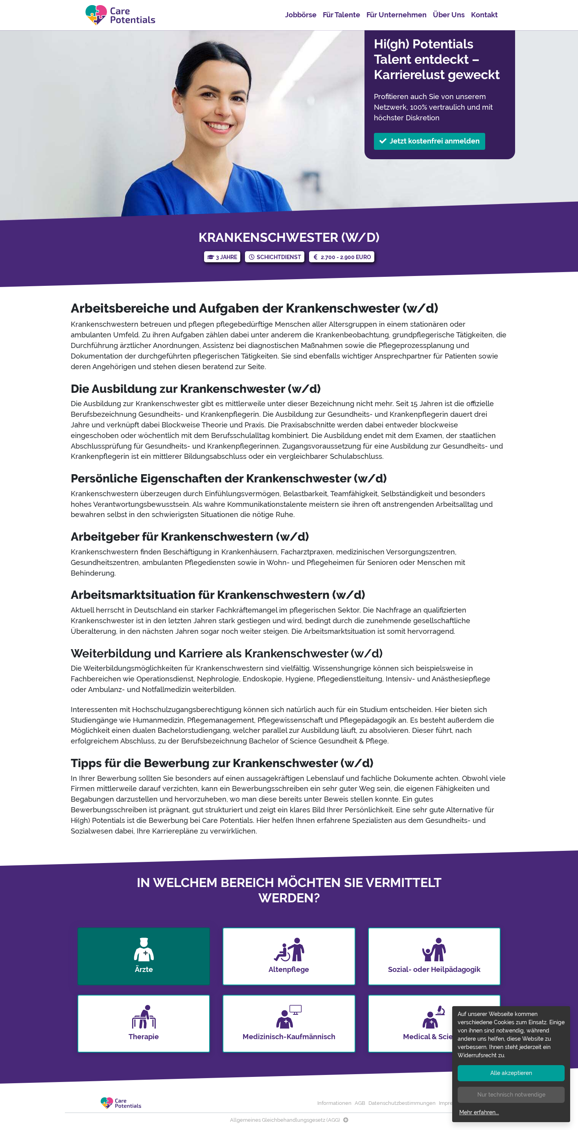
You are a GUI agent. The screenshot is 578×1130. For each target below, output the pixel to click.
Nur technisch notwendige (511, 1094)
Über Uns (449, 15)
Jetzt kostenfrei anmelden (435, 141)
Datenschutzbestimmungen (402, 1103)
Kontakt (484, 15)
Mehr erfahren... (479, 1112)
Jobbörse (301, 15)
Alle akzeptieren (511, 1073)
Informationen (334, 1103)
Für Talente (341, 15)
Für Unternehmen (396, 15)
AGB (360, 1103)
